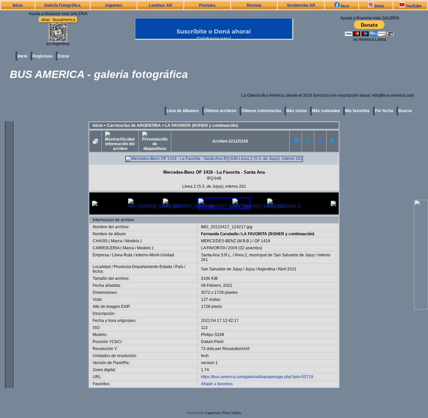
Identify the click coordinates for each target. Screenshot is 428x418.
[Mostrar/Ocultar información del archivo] (120, 141)
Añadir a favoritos (217, 384)
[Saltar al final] (333, 141)
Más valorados (326, 110)
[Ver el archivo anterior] (308, 141)
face (344, 6)
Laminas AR (160, 5)
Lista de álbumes (183, 110)
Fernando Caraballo (219, 234)
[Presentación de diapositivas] (155, 141)
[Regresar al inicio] (296, 141)
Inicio (18, 5)
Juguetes (113, 5)
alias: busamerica (58, 19)
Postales (207, 5)
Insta (378, 6)
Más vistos (296, 110)
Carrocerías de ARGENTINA (134, 125)
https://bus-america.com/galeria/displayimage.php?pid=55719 (257, 376)
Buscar (405, 110)
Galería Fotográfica (62, 5)
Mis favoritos (357, 110)
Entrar (64, 56)
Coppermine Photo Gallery (223, 413)
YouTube (413, 6)
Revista (254, 5)
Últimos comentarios (261, 110)
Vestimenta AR (301, 5)
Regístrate (42, 56)
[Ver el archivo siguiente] (320, 141)
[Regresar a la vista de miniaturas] (95, 141)
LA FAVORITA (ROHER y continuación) (201, 125)
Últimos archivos (220, 110)
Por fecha (384, 110)
